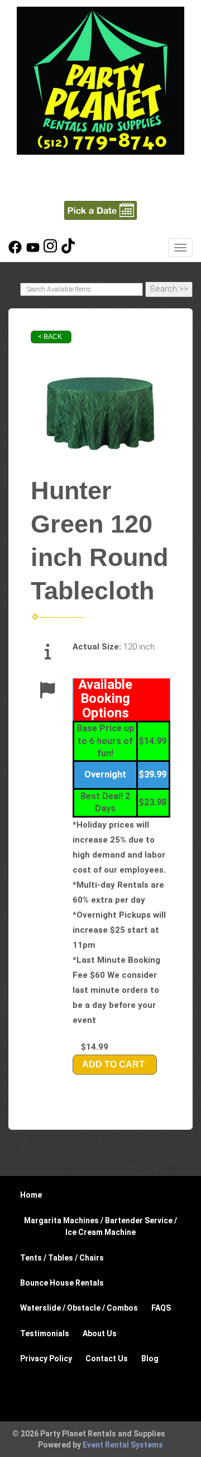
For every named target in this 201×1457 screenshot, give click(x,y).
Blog (150, 1358)
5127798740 (100, 170)
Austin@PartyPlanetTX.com (100, 189)
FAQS (161, 1307)
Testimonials (44, 1333)
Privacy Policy (46, 1358)
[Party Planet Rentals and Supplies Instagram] (50, 251)
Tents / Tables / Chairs (62, 1257)
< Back (50, 337)
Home (31, 1194)
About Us (100, 1333)
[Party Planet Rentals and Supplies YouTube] (33, 251)
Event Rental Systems (123, 1444)
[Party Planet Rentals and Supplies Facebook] (15, 251)
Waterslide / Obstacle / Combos (79, 1307)
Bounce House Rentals (62, 1282)
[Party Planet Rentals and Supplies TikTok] (68, 251)
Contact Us (106, 1358)
